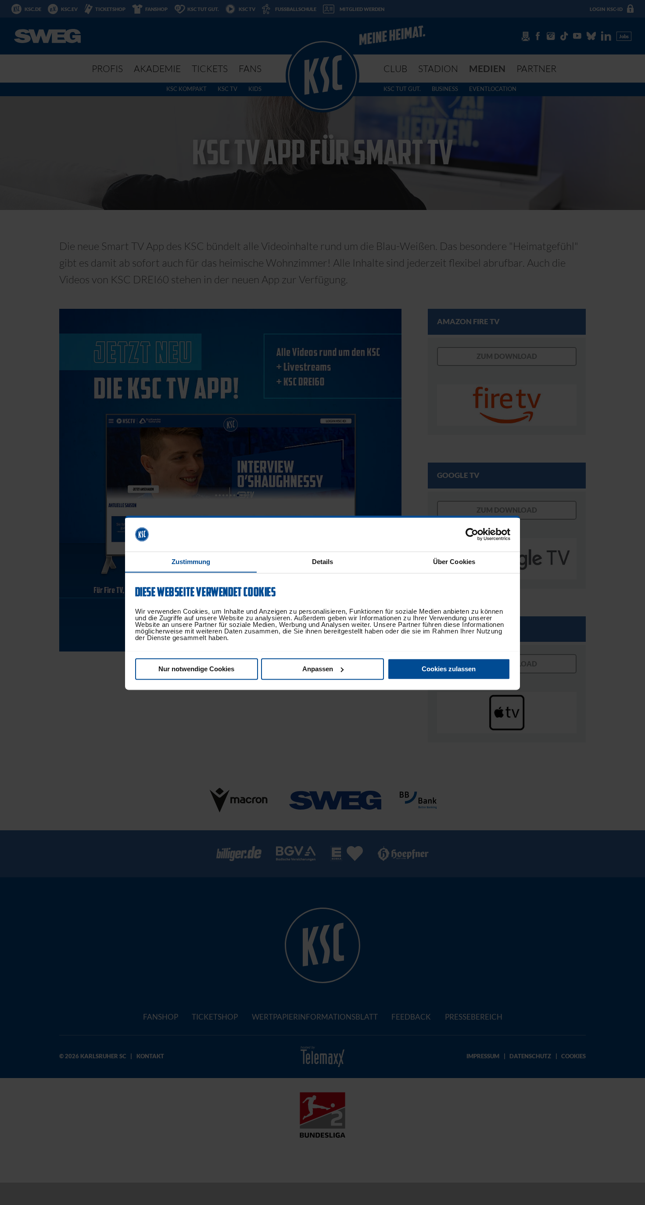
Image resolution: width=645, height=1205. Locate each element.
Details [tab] (322, 561)
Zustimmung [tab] (191, 561)
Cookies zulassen (449, 669)
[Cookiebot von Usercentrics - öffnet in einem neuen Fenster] (472, 534)
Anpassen (317, 669)
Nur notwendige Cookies (196, 669)
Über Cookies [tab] (454, 561)
